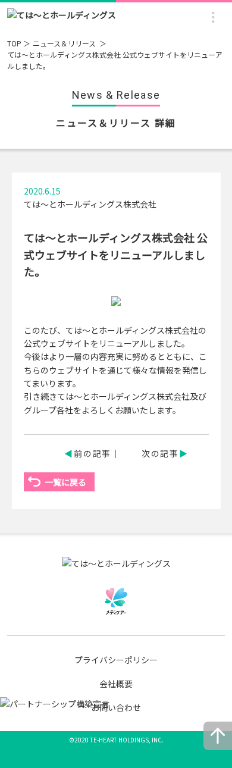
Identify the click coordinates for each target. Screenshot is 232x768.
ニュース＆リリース (65, 43)
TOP (14, 43)
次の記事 (160, 453)
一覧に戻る (65, 482)
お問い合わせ (116, 707)
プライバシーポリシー (116, 660)
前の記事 (92, 453)
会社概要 (116, 683)
